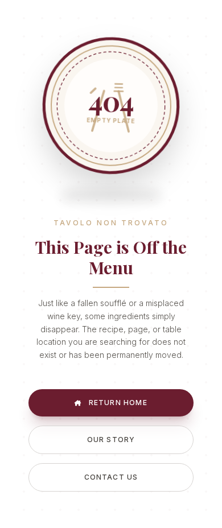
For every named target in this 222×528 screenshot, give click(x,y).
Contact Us (111, 477)
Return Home (116, 402)
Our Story (111, 439)
